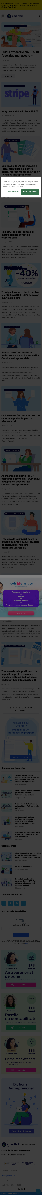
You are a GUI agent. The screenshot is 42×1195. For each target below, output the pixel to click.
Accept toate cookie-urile (30, 192)
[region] (21, 187)
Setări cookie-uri (13, 191)
